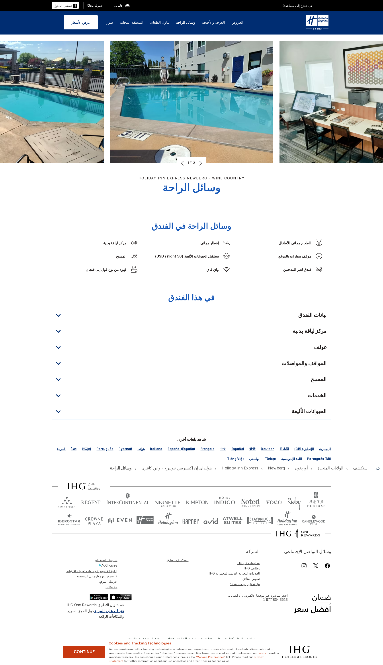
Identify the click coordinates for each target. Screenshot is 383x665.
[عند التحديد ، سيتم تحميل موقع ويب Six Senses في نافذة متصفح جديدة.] (66, 501)
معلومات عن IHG (248, 563)
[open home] (376, 468)
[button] (65, 5)
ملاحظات (111, 587)
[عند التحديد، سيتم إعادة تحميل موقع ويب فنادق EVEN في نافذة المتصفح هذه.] (120, 520)
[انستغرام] (304, 565)
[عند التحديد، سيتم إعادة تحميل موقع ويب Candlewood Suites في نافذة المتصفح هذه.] (313, 520)
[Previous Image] (183, 163)
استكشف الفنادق (177, 560)
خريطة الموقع (108, 581)
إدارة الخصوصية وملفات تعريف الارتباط (91, 571)
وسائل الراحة (185, 22)
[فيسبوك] (326, 565)
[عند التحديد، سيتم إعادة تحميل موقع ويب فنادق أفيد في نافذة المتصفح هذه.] (210, 520)
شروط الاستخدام (106, 560)
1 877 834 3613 (275, 600)
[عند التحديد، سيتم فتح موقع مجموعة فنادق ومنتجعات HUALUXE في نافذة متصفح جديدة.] (316, 501)
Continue (84, 652)
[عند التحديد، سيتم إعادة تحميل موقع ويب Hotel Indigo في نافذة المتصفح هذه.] (224, 501)
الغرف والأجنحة (213, 22)
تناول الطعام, (159, 22)
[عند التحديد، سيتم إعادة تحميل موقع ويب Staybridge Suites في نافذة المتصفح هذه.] (260, 520)
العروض (237, 22)
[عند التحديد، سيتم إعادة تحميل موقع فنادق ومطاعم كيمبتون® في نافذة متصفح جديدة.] (197, 501)
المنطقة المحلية (131, 22)
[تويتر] (315, 565)
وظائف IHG (252, 568)
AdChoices (109, 565)
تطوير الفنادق (251, 578)
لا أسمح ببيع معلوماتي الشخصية (96, 576)
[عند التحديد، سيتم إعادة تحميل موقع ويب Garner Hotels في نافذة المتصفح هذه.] (190, 520)
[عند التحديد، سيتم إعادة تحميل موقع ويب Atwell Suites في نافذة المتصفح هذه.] (232, 520)
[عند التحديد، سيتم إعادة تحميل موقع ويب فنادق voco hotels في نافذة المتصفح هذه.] (274, 501)
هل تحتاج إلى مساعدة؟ (297, 6)
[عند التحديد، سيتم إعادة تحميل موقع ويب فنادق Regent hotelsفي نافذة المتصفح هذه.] (91, 501)
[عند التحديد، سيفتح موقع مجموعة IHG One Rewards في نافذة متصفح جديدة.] (298, 533)
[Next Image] (200, 163)
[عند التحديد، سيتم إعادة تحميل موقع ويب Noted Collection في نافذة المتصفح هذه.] (250, 501)
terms (262, 653)
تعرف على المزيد (109, 610)
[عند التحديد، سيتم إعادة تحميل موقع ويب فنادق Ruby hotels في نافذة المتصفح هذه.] (294, 501)
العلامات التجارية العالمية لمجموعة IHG (234, 573)
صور (110, 22)
